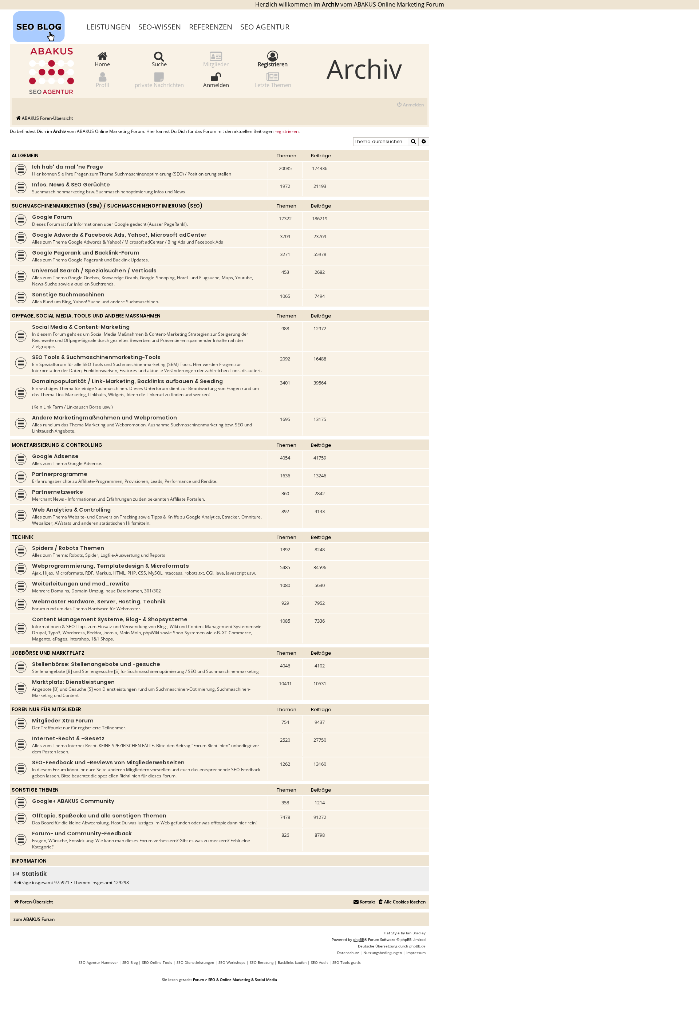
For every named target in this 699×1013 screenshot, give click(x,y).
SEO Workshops (231, 962)
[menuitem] (410, 105)
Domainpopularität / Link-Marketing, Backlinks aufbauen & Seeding (127, 381)
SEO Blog (130, 962)
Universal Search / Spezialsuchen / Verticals (94, 270)
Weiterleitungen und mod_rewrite (81, 583)
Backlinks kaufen (292, 962)
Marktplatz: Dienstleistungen (73, 682)
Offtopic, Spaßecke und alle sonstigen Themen (99, 815)
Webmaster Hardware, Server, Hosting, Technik (99, 601)
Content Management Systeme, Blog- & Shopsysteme (109, 619)
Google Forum (52, 217)
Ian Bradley (416, 932)
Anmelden (216, 84)
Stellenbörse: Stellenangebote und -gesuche (96, 664)
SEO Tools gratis (346, 962)
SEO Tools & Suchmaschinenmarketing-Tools (96, 357)
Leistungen (108, 27)
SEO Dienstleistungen (195, 962)
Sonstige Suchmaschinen (68, 294)
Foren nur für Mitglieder (46, 709)
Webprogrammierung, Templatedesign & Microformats (110, 565)
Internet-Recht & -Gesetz (68, 738)
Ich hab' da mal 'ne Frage (67, 166)
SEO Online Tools (157, 962)
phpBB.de (417, 946)
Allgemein (25, 155)
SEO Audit (319, 962)
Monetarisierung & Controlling (57, 445)
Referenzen (210, 27)
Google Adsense (55, 456)
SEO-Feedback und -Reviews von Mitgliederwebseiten (108, 762)
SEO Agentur (264, 27)
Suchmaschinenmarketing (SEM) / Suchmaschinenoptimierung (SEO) (107, 205)
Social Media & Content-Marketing (81, 327)
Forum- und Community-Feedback (82, 833)
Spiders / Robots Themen (68, 548)
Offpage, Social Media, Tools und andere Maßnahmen (86, 315)
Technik (22, 537)
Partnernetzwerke (57, 492)
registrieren (287, 131)
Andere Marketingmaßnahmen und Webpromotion (104, 417)
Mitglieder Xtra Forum (63, 720)
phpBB (358, 939)
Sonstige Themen (35, 790)
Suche (159, 63)
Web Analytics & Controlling (71, 509)
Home (102, 63)
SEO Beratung (261, 962)
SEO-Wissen (159, 27)
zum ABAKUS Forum (34, 919)
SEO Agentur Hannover (98, 962)
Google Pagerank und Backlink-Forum (85, 252)
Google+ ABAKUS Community (73, 801)
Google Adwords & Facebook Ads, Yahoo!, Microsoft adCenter (119, 235)
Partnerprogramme (59, 474)
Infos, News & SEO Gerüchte (71, 184)
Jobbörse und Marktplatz (48, 653)
